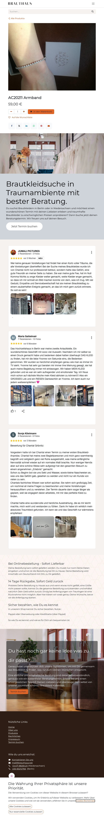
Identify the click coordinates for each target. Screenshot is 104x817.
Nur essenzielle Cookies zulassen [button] (25, 812)
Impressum (14, 739)
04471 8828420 (20, 766)
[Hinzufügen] (24, 111)
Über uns (13, 730)
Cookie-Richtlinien (85, 801)
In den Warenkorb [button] (42, 111)
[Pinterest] (41, 126)
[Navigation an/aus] (93, 3)
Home (11, 727)
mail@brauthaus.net (22, 763)
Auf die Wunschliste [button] (21, 117)
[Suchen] (92, 11)
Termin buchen (18, 691)
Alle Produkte (18, 18)
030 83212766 (19, 769)
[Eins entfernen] (11, 111)
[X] (19, 126)
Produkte (13, 733)
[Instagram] (12, 776)
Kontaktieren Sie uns (22, 760)
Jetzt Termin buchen (24, 226)
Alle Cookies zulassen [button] (20, 806)
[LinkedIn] (26, 126)
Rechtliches (14, 736)
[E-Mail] (49, 126)
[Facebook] (12, 126)
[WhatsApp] (34, 126)
